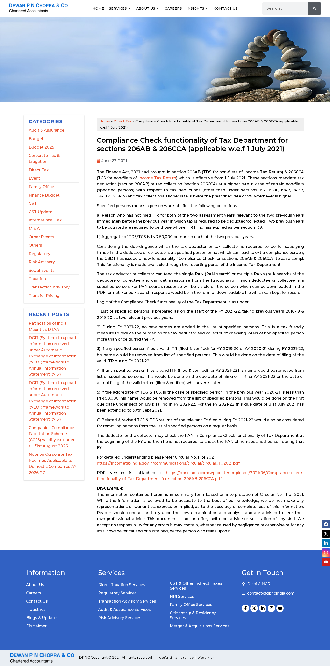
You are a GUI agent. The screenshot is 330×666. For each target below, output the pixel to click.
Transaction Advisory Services (127, 601)
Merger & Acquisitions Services (200, 626)
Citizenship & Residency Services (193, 615)
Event (34, 178)
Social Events (42, 270)
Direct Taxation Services (121, 585)
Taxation (37, 278)
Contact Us (225, 8)
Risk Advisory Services (119, 617)
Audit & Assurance (46, 130)
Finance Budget (44, 195)
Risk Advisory (42, 262)
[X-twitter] (254, 608)
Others (35, 245)
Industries (36, 609)
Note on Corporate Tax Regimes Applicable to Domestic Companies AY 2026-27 (52, 463)
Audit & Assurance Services (124, 609)
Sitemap (187, 657)
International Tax (45, 220)
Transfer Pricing (44, 295)
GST (33, 203)
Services (118, 8)
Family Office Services (191, 604)
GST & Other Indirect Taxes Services (196, 585)
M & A (34, 228)
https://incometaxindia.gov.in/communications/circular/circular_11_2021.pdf (168, 463)
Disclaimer (36, 626)
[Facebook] (326, 524)
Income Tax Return (157, 178)
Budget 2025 (41, 147)
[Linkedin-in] (262, 608)
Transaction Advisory (49, 287)
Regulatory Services (117, 593)
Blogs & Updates (42, 617)
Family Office (41, 186)
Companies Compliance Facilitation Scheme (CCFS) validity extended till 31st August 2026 (52, 436)
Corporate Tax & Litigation (44, 158)
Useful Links (168, 657)
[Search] (314, 8)
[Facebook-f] (245, 608)
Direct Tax (39, 170)
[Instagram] (271, 608)
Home (98, 8)
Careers (173, 8)
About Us (145, 8)
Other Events (41, 237)
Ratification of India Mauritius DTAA (48, 326)
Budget (36, 138)
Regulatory (39, 253)
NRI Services (182, 596)
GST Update (40, 212)
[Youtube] (280, 608)
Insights (195, 8)
